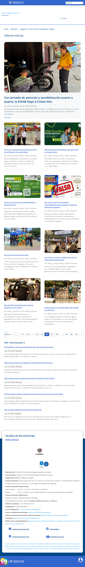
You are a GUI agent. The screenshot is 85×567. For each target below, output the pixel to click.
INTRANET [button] (5, 15)
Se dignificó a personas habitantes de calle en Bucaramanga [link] (29, 347)
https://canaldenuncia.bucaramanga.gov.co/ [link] (55, 515)
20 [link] (27, 334)
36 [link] (57, 334)
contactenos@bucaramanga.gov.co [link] (30, 509)
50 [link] (71, 334)
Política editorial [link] (37, 546)
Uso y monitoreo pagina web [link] (56, 549)
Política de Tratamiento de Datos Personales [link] (62, 544)
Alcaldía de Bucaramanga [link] (20, 529)
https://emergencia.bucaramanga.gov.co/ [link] (27, 518)
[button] (79, 18)
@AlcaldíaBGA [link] (54, 529)
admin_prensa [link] (12, 106)
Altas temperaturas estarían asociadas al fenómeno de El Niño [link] (29, 378)
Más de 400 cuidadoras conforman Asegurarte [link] (23, 410)
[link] (16, 4)
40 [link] (66, 334)
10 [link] (22, 334)
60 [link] (76, 334)
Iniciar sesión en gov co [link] (11, 13)
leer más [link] (7, 117)
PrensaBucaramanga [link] (57, 537)
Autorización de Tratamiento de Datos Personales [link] (24, 544)
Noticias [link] (33, 106)
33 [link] (42, 334)
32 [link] (37, 334)
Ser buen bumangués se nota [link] (16, 255)
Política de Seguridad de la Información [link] (29, 549)
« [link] (13, 334)
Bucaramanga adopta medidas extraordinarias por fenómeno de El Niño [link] (33, 394)
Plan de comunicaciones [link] (54, 546)
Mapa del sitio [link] (74, 549)
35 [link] (52, 334)
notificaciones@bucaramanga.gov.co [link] (39, 512)
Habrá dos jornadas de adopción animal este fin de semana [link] (28, 363)
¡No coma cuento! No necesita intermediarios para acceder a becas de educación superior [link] (60, 204)
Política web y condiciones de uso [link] (17, 546)
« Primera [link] (7, 333)
